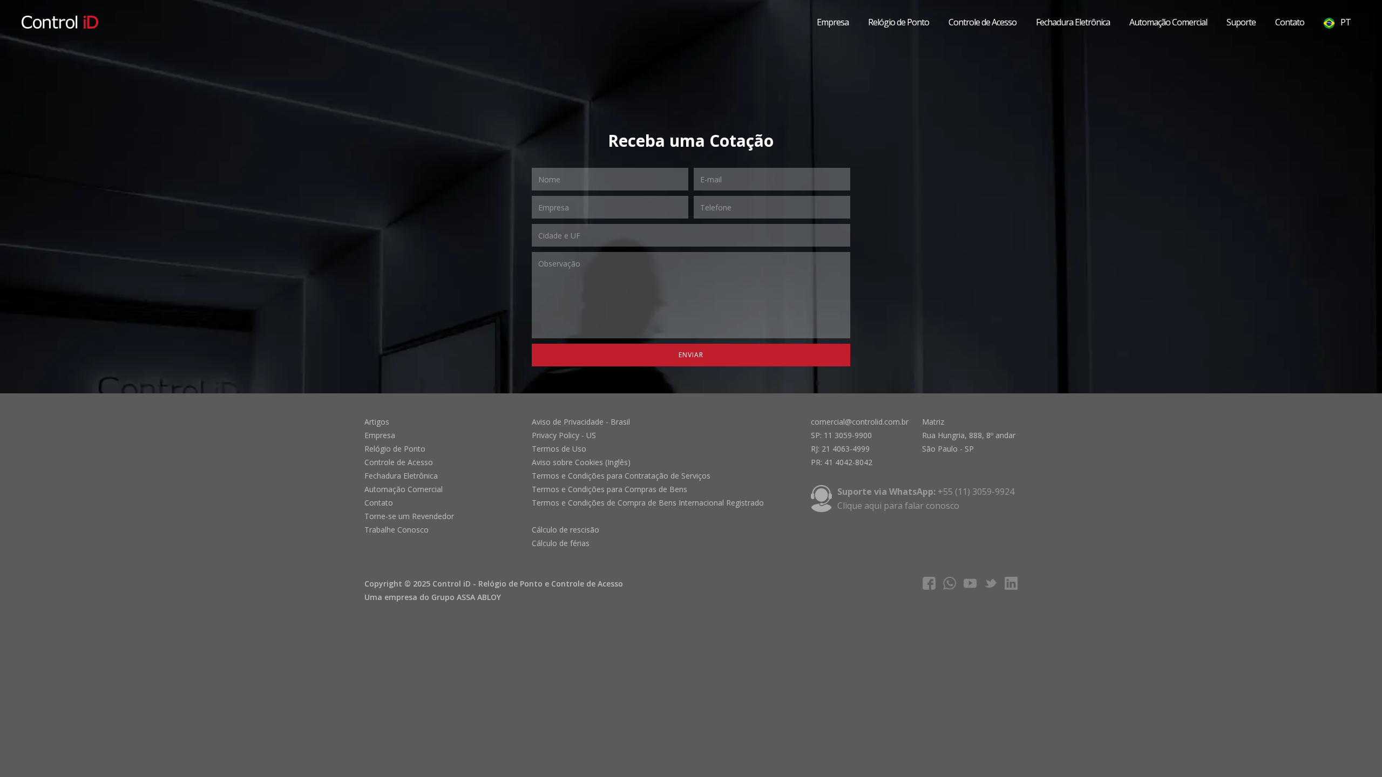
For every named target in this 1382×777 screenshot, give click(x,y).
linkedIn (1011, 583)
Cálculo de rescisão (565, 529)
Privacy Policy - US (564, 435)
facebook (929, 583)
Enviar (691, 354)
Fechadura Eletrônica (1073, 22)
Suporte (1241, 22)
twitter (990, 583)
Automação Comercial (1168, 22)
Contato (1289, 22)
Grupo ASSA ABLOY (466, 597)
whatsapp (949, 583)
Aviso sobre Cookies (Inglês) (581, 462)
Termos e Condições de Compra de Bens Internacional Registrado (648, 502)
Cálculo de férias (561, 543)
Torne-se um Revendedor (409, 516)
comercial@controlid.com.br (860, 422)
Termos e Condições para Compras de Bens (609, 489)
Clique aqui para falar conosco (898, 506)
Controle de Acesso (983, 22)
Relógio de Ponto (898, 22)
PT (1345, 22)
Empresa (833, 22)
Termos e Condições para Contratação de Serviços (621, 476)
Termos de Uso (559, 449)
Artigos (376, 422)
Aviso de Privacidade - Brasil (581, 422)
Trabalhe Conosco (396, 529)
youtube (970, 583)
